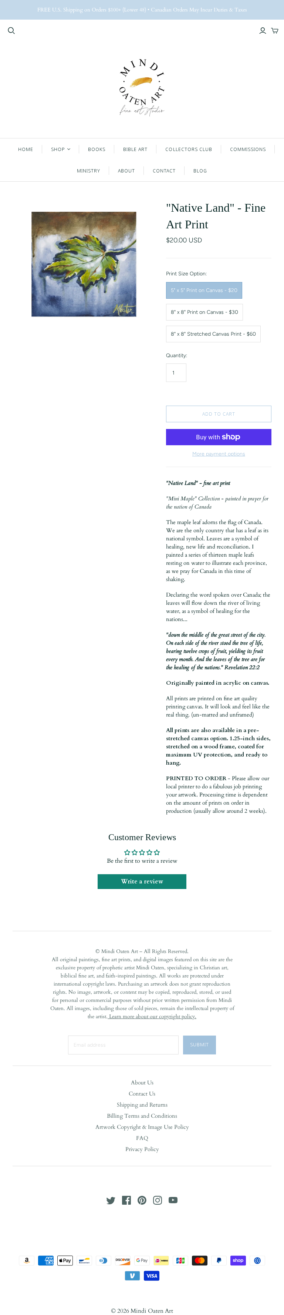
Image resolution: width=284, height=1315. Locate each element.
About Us (142, 1082)
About (126, 170)
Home (25, 149)
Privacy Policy (142, 1149)
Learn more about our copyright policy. (152, 1016)
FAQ (142, 1138)
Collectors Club (188, 149)
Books (96, 149)
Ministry (88, 170)
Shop (58, 149)
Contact (164, 170)
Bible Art (135, 149)
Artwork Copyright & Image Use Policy (142, 1127)
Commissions (248, 149)
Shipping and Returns (142, 1104)
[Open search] (11, 30)
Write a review (142, 882)
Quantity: (176, 355)
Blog (200, 170)
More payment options (218, 454)
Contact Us (142, 1093)
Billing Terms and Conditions (142, 1116)
